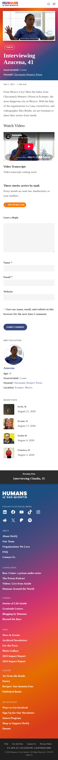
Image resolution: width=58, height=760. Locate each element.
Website (8, 291)
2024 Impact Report (14, 661)
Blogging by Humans (14, 613)
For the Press (10, 645)
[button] (54, 4)
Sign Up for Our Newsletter (18, 712)
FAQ (5, 551)
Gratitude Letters (12, 608)
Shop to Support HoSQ (15, 723)
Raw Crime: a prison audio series (21, 573)
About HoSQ (9, 536)
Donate (6, 728)
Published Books (12, 691)
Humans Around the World (18, 588)
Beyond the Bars (11, 619)
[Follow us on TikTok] (30, 513)
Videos (9, 47)
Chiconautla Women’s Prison (28, 74)
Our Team (8, 541)
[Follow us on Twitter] (13, 521)
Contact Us (8, 557)
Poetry (6, 681)
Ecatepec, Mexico (23, 387)
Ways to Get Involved (15, 707)
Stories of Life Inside (14, 603)
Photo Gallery (10, 650)
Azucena (9, 368)
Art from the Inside (13, 675)
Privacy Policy (46, 744)
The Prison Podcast (13, 578)
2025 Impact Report (14, 655)
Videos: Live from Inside (16, 583)
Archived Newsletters (14, 640)
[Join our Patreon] (21, 521)
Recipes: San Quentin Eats (17, 686)
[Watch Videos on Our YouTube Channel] (21, 513)
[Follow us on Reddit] (4, 521)
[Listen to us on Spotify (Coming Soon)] (30, 521)
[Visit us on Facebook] (13, 513)
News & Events (11, 635)
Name (8, 262)
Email (8, 277)
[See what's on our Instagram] (38, 513)
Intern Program (11, 718)
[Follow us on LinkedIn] (4, 513)
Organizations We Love (16, 546)
